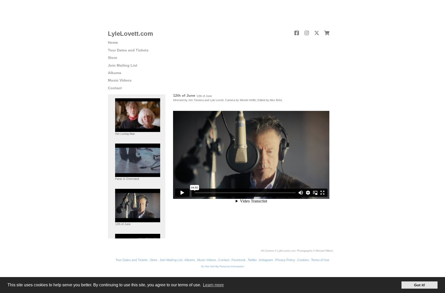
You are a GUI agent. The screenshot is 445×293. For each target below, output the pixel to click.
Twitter (252, 260)
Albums (114, 73)
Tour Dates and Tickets (128, 50)
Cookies (303, 260)
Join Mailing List (122, 65)
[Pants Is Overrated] (137, 160)
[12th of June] (137, 205)
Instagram (266, 260)
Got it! (419, 285)
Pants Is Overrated (127, 178)
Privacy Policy (285, 260)
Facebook (238, 260)
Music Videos (120, 80)
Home (113, 42)
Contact (115, 88)
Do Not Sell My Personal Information (222, 266)
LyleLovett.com (130, 33)
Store (112, 58)
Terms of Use (320, 260)
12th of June (123, 224)
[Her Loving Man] (137, 115)
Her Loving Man (125, 133)
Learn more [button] (213, 285)
